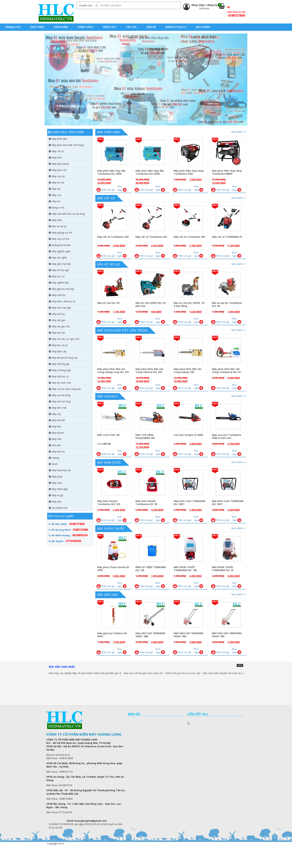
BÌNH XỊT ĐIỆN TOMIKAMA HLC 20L (151, 569)
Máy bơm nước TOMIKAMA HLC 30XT (228, 502)
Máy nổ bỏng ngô (61, 370)
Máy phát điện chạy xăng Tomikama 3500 (188, 172)
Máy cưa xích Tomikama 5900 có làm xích (226, 436)
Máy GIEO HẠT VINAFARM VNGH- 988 (150, 634)
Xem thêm (115, 156)
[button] (241, 665)
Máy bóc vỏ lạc (60, 345)
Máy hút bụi (58, 451)
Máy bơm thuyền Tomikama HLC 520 (108, 502)
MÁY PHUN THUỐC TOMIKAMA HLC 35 (223, 569)
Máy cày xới (58, 176)
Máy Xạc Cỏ (58, 276)
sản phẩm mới (59, 507)
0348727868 (236, 15)
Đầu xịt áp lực (108, 264)
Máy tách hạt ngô (61, 307)
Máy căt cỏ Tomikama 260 (113, 236)
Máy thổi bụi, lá (60, 376)
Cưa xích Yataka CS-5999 (188, 435)
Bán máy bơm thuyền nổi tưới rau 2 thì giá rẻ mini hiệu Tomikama (240, 673)
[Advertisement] (70, 596)
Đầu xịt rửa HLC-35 (108, 302)
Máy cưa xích (107, 396)
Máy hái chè (58, 332)
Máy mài (56, 439)
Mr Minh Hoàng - (70, 535)
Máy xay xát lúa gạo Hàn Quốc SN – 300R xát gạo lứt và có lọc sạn (162, 673)
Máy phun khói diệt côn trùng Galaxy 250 (188, 370)
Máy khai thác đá (61, 470)
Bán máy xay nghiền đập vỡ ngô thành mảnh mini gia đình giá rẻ (85, 673)
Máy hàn (56, 426)
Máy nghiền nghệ (61, 251)
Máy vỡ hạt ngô (60, 270)
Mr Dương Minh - (70, 529)
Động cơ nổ (58, 207)
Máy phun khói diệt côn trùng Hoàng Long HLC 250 (113, 370)
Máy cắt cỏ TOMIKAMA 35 (227, 236)
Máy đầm (57, 220)
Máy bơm (57, 157)
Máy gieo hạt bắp (61, 263)
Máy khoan (58, 432)
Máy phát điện (108, 132)
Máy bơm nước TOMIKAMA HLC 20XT (189, 502)
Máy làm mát (59, 407)
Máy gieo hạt (107, 594)
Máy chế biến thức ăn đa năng (68, 213)
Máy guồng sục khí (62, 232)
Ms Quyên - (66, 541)
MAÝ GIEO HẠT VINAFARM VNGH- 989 (188, 634)
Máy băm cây (59, 351)
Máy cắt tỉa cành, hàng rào (66, 389)
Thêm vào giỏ (108, 189)
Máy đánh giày (60, 489)
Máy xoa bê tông (61, 395)
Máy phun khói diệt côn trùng (122, 330)
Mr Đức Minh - (68, 524)
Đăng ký (212, 5)
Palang (55, 457)
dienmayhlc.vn (56, 12)
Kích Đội (56, 445)
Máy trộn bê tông (61, 401)
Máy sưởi (57, 482)
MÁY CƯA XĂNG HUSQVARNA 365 (145, 436)
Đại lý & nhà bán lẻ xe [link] (58, 754)
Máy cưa (56, 195)
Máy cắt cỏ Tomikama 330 (151, 236)
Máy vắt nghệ (59, 257)
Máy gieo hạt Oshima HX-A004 (112, 634)
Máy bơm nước (109, 462)
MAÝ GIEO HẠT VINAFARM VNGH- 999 (226, 634)
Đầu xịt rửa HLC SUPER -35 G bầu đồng (189, 304)
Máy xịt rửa (58, 182)
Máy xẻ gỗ (57, 495)
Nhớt (54, 464)
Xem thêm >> (238, 131)
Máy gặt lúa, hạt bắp (63, 288)
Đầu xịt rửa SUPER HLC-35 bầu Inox (151, 304)
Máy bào (56, 501)
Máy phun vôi (59, 170)
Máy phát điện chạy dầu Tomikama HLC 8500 (150, 172)
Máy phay (57, 476)
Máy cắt (56, 188)
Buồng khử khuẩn (61, 245)
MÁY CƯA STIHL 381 (108, 435)
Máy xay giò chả (60, 326)
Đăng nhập (198, 5)
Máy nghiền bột (60, 282)
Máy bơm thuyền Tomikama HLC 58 (146, 502)
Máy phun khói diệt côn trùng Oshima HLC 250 (149, 370)
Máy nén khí (58, 420)
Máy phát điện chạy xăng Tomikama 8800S (227, 172)
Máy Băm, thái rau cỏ (63, 301)
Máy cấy (56, 414)
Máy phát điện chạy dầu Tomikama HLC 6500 (111, 172)
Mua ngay (119, 188)
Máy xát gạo (58, 320)
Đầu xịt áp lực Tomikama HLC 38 (227, 304)
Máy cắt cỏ (106, 198)
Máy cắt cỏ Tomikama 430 (189, 236)
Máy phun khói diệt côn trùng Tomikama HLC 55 (226, 370)
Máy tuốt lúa (58, 295)
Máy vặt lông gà (60, 364)
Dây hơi (56, 201)
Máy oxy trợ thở (60, 238)
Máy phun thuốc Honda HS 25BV (113, 569)
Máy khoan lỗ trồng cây (64, 357)
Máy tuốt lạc (58, 313)
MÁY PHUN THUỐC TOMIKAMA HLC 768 (185, 569)
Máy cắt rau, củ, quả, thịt (65, 338)
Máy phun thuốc (111, 528)
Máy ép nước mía (61, 382)
